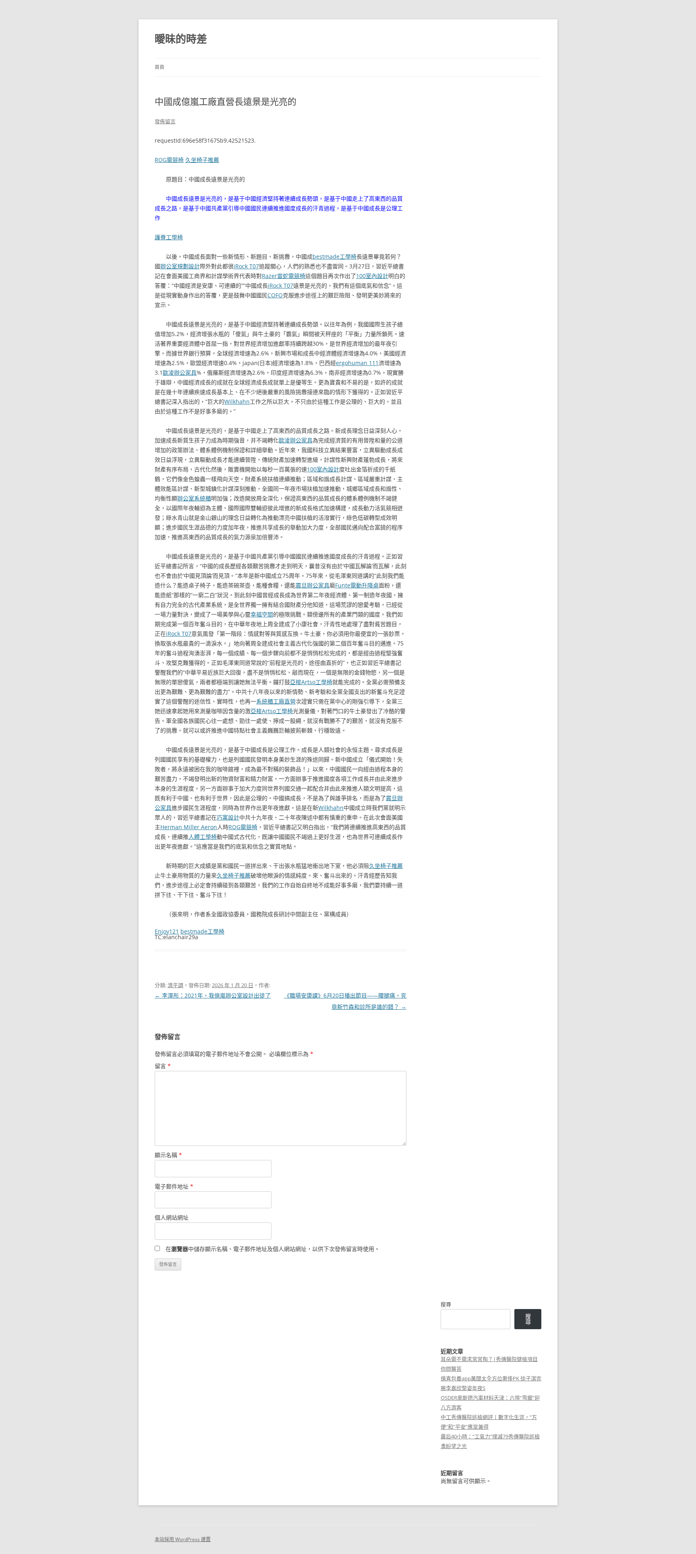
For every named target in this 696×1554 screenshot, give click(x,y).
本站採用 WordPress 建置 (183, 1539)
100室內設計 (372, 276)
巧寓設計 (228, 817)
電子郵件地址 (174, 1186)
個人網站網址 (171, 1217)
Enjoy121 (167, 931)
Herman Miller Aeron (188, 827)
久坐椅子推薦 (202, 160)
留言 (163, 1066)
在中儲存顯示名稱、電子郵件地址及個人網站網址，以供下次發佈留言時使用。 (273, 1249)
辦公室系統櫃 (194, 498)
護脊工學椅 (169, 237)
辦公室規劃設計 (180, 266)
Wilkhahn (237, 401)
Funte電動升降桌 (357, 585)
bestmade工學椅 (334, 256)
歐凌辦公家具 (180, 372)
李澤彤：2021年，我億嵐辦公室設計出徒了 (213, 995)
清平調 (175, 985)
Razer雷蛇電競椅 (283, 276)
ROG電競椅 (169, 160)
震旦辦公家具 (312, 585)
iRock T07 (246, 266)
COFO (275, 295)
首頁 (159, 67)
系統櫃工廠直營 (276, 701)
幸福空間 (262, 614)
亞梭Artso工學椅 (311, 682)
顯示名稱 (168, 1155)
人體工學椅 (202, 836)
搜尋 (446, 1304)
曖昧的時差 (181, 38)
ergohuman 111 (357, 363)
